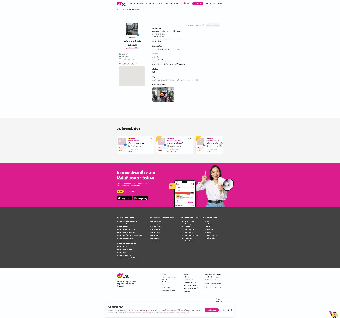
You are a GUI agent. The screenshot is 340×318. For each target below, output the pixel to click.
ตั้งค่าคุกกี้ (226, 310)
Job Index (187, 291)
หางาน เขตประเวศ (155, 238)
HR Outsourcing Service (212, 280)
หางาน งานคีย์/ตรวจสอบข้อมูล (126, 229)
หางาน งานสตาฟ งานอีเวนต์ (125, 238)
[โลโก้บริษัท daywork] (123, 275)
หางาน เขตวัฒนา (155, 229)
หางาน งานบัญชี (121, 252)
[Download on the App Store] (124, 198)
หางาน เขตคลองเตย (156, 221)
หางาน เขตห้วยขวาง (155, 227)
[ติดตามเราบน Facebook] (211, 287)
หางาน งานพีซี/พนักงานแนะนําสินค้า (127, 221)
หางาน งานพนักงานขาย (124, 255)
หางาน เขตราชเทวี (155, 235)
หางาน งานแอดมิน (122, 227)
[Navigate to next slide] (220, 145)
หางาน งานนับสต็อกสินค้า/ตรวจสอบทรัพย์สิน (130, 235)
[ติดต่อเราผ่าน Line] (206, 287)
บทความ (160, 3)
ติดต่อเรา (186, 274)
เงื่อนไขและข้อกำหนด (190, 283)
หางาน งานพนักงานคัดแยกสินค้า (126, 232)
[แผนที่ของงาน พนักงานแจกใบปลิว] (132, 76)
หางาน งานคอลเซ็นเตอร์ (124, 246)
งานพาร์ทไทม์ (209, 229)
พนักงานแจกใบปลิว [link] (134, 9)
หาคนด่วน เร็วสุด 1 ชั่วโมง (212, 277)
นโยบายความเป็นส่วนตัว (191, 285)
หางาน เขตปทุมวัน (155, 224)
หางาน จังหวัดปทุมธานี (187, 229)
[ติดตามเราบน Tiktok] (215, 287)
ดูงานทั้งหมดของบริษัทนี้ (132, 48)
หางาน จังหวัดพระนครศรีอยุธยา (190, 235)
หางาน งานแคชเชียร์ (123, 224)
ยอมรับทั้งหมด (212, 310)
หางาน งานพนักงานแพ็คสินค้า (125, 249)
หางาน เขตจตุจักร (155, 232)
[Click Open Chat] (333, 314)
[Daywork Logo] (122, 3)
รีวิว (166, 3)
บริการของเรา (141, 3)
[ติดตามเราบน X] (220, 287)
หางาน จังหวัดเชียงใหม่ (187, 241)
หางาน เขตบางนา (155, 241)
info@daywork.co (216, 283)
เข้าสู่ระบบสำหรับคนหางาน (214, 3)
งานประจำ (208, 232)
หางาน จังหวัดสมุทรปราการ (189, 224)
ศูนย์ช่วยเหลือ (174, 3)
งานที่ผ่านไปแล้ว (210, 238)
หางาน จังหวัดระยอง (186, 238)
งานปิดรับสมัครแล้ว (213, 25)
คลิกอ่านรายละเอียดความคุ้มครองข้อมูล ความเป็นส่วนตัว (144, 313)
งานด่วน (207, 227)
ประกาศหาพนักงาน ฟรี (168, 290)
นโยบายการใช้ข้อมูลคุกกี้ (191, 288)
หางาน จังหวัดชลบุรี (186, 227)
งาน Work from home (212, 235)
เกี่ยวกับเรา (152, 3)
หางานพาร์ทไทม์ (131, 191)
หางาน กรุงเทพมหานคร (187, 221)
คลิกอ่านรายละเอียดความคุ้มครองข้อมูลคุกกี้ (176, 313)
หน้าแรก (132, 3)
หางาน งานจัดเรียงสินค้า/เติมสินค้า (127, 244)
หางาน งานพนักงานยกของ (125, 241)
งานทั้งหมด (208, 224)
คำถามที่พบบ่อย (188, 280)
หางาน (124, 9)
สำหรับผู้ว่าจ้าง (198, 3)
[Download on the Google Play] (140, 198)
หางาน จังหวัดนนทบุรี (187, 232)
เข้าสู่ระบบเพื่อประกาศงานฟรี (213, 274)
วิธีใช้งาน (186, 277)
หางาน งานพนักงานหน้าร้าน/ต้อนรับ (127, 258)
